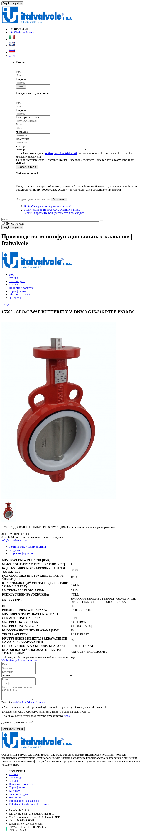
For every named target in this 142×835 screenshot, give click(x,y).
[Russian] (12, 52)
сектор (20, 146)
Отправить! (59, 199)
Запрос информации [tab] (22, 553)
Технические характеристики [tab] (27, 546)
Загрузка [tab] (14, 550)
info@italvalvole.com (21, 32)
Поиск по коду (14, 223)
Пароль (21, 79)
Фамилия (22, 131)
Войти (21, 86)
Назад (5, 304)
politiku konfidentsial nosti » (29, 702)
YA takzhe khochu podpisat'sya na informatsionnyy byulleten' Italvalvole (43, 711)
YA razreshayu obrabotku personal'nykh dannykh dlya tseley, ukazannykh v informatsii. (52, 707)
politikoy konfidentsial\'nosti (60, 153)
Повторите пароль (27, 117)
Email (19, 71)
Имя (19, 124)
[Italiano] (12, 39)
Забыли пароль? (54, 213)
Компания (22, 138)
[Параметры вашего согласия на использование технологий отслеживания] (6, 828)
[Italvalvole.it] (37, 268)
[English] (12, 45)
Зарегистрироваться (52, 209)
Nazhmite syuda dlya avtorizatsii (20, 660)
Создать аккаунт (27, 167)
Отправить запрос (13, 728)
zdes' (67, 715)
